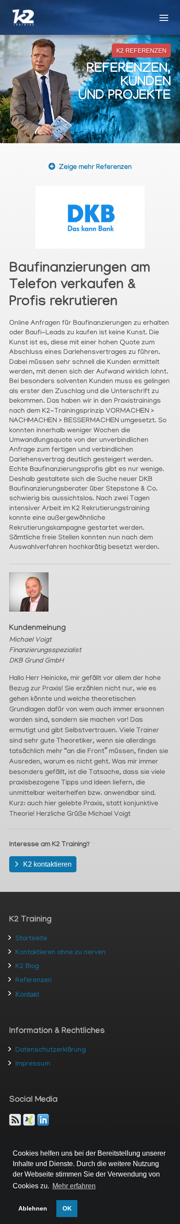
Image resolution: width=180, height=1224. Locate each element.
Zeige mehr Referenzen (95, 168)
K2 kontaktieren (47, 864)
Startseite (31, 939)
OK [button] (67, 1208)
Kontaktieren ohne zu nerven (60, 953)
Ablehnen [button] (32, 1208)
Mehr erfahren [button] (74, 1186)
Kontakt (27, 994)
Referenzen (33, 981)
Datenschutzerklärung (50, 1050)
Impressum (32, 1064)
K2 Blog (27, 967)
